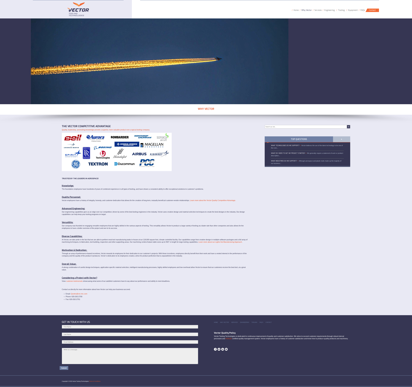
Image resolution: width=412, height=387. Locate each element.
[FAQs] (341, 138)
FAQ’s (261, 322)
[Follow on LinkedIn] (222, 349)
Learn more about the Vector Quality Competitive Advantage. (213, 200)
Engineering (329, 10)
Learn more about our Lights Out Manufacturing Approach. (220, 242)
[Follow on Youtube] (226, 349)
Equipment (353, 10)
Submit (64, 368)
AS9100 (229, 339)
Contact (372, 10)
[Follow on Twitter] (219, 349)
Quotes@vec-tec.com (79, 294)
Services (318, 10)
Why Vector (306, 10)
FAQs (362, 10)
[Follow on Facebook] (215, 349)
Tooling (341, 10)
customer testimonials (74, 281)
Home (296, 10)
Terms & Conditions (95, 381)
